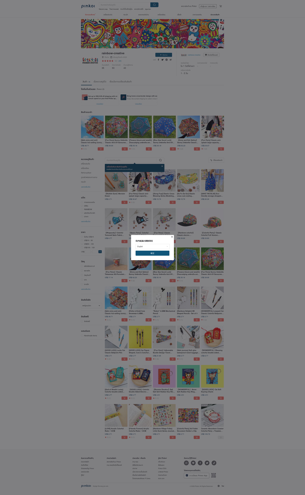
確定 (152, 253)
